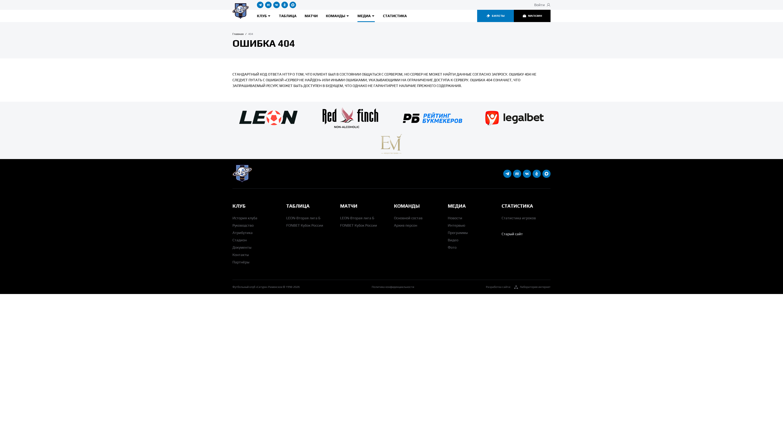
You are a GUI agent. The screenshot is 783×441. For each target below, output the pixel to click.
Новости (455, 218)
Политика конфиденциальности (393, 286)
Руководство (243, 225)
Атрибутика (242, 233)
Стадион (239, 240)
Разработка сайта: (518, 286)
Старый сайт (512, 234)
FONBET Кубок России (304, 225)
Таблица (287, 16)
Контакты (240, 255)
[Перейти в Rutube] (268, 5)
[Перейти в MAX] (293, 5)
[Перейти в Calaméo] (284, 5)
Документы (241, 247)
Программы (458, 233)
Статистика (395, 16)
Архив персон (405, 225)
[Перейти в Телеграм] (260, 5)
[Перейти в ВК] (276, 5)
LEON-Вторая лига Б (303, 218)
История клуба (244, 218)
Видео (453, 240)
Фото (452, 247)
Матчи (311, 16)
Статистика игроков (519, 218)
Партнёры (240, 262)
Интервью (456, 225)
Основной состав (408, 218)
